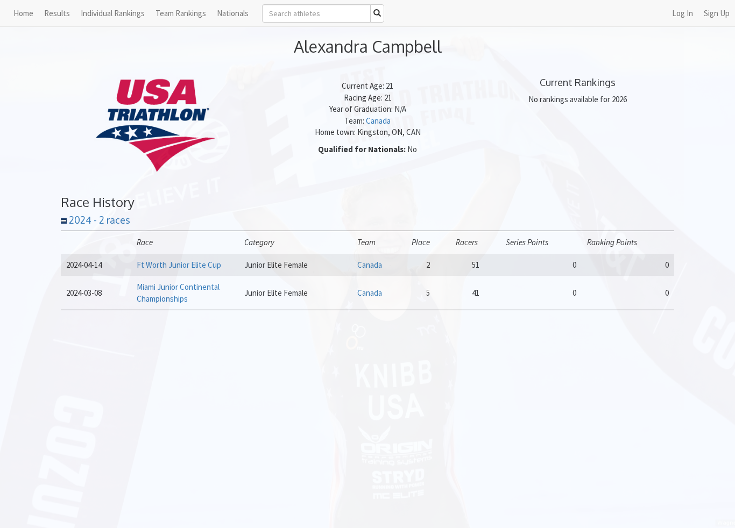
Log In (682, 13)
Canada (378, 121)
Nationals (233, 13)
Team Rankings (181, 13)
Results (57, 13)
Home (23, 13)
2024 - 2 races (98, 220)
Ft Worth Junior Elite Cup (179, 265)
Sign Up (717, 13)
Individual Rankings (113, 13)
